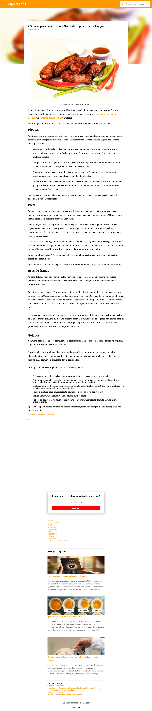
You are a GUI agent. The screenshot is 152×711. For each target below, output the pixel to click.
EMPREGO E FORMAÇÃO (58, 541)
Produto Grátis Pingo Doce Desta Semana (65, 695)
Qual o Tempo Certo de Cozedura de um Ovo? (65, 617)
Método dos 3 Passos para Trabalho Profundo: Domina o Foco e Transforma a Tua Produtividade (74, 689)
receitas (51, 414)
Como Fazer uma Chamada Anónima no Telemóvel (67, 576)
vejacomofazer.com (56, 686)
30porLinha (17, 4)
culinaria (41, 414)
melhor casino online (51, 118)
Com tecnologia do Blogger (77, 703)
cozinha (32, 414)
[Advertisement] (76, 464)
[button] (29, 34)
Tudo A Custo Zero (55, 692)
